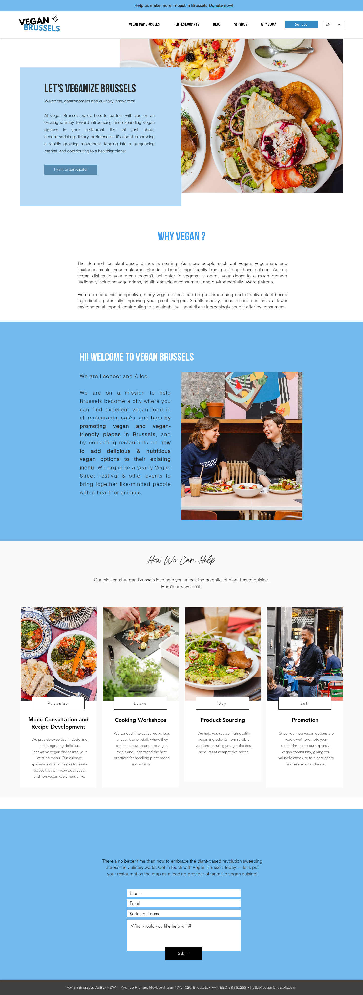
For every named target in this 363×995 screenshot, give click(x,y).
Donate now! (221, 5)
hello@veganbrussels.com (273, 987)
